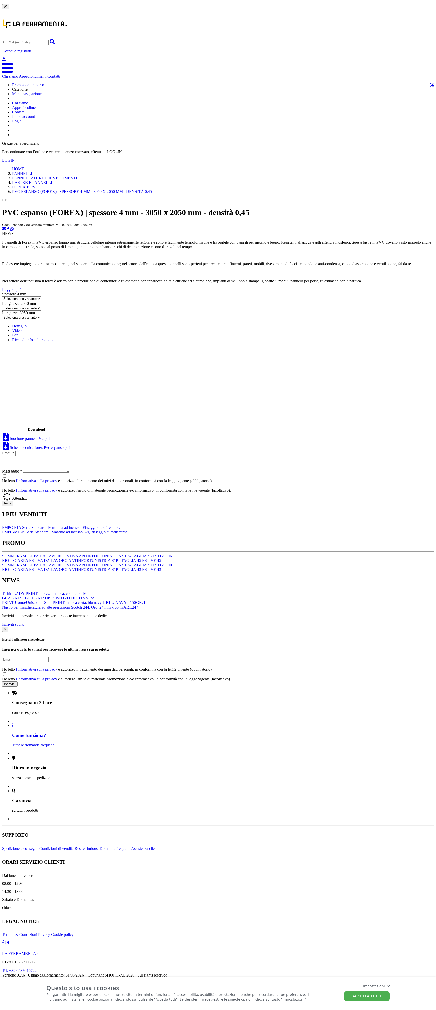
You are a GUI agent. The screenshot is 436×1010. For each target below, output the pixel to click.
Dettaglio (19, 326)
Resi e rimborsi (87, 848)
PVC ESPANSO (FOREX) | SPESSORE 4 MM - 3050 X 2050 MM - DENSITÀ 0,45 (82, 191)
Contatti (53, 76)
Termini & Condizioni (19, 934)
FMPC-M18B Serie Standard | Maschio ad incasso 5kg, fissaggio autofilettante (64, 532)
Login (17, 121)
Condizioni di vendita (56, 848)
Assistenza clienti (145, 848)
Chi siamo (10, 76)
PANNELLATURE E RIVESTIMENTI (44, 178)
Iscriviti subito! (14, 624)
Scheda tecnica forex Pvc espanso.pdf (39, 447)
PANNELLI (22, 173)
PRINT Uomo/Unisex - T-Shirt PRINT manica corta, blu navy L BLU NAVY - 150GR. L (74, 602)
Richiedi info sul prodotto (32, 340)
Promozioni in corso (28, 85)
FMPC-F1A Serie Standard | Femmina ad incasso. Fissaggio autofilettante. (61, 527)
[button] (218, 55)
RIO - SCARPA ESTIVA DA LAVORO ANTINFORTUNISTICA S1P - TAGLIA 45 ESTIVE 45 (81, 560)
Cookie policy (62, 934)
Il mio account (23, 116)
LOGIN (8, 160)
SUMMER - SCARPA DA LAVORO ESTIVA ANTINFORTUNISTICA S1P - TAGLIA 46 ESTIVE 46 (87, 556)
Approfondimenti (32, 76)
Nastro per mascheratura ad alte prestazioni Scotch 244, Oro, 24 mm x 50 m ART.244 (70, 607)
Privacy (44, 934)
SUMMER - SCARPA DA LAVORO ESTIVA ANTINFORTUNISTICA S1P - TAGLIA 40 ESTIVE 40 (87, 565)
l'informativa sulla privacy (36, 481)
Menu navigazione (27, 94)
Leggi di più (11, 289)
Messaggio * (12, 471)
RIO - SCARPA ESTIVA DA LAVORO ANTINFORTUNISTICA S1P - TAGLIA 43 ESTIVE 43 (81, 569)
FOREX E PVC (25, 187)
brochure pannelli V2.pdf (29, 438)
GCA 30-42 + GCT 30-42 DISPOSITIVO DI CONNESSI (49, 598)
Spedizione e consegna (20, 848)
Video (17, 330)
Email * (8, 453)
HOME (18, 169)
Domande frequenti (115, 848)
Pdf (15, 335)
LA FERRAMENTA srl (21, 953)
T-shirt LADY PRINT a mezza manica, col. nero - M (44, 593)
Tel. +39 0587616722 (19, 970)
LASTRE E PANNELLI (32, 182)
